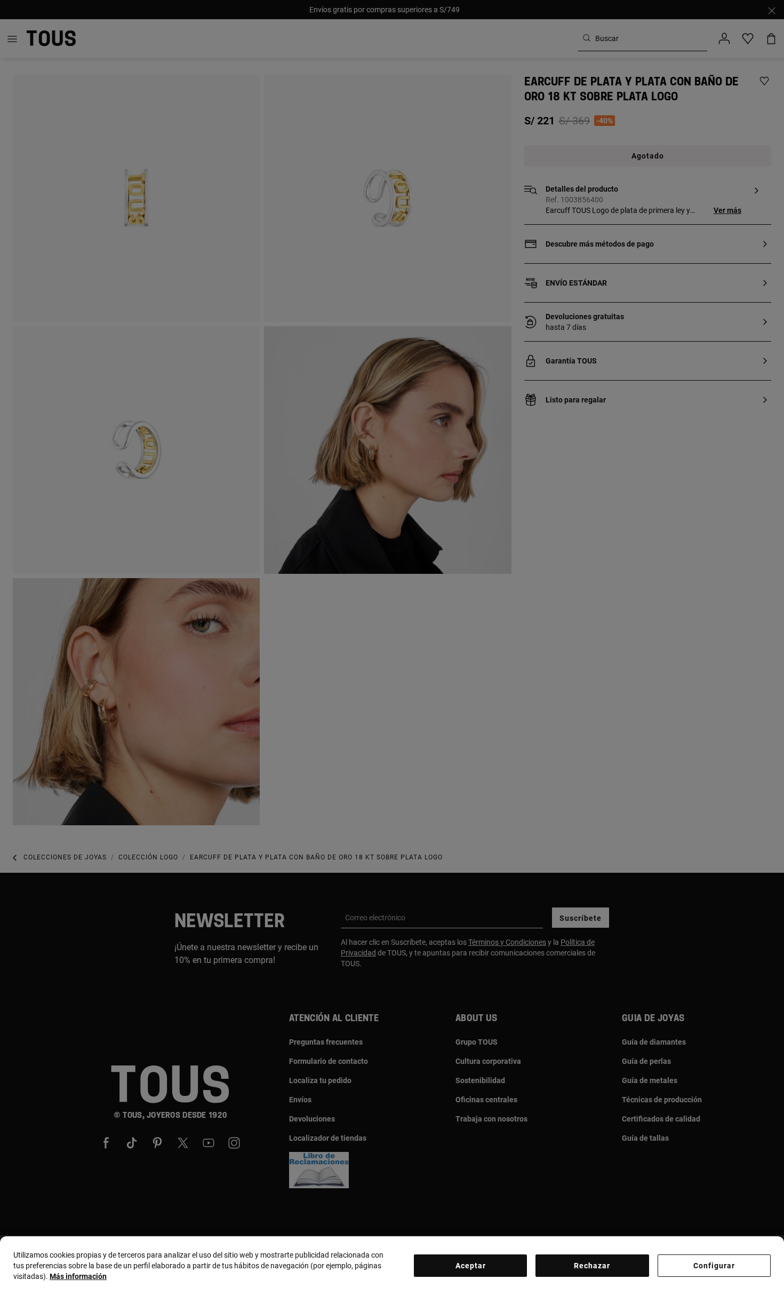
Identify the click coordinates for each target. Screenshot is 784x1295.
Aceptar (470, 1265)
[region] (392, 1265)
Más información (78, 1276)
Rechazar (592, 1265)
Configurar (714, 1265)
